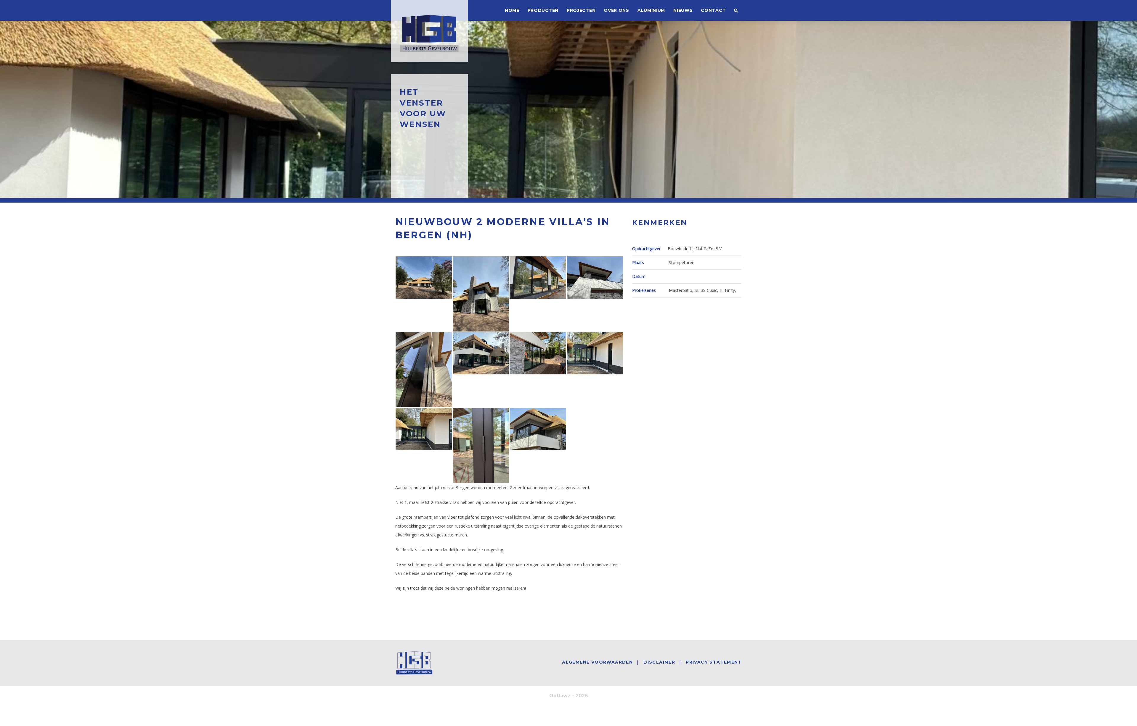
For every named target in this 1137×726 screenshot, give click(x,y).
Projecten (581, 10)
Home (512, 10)
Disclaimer (659, 662)
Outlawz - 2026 (568, 695)
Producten (543, 10)
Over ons (616, 10)
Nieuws (683, 10)
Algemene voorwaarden (597, 662)
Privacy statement (714, 662)
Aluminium (651, 10)
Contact (713, 10)
